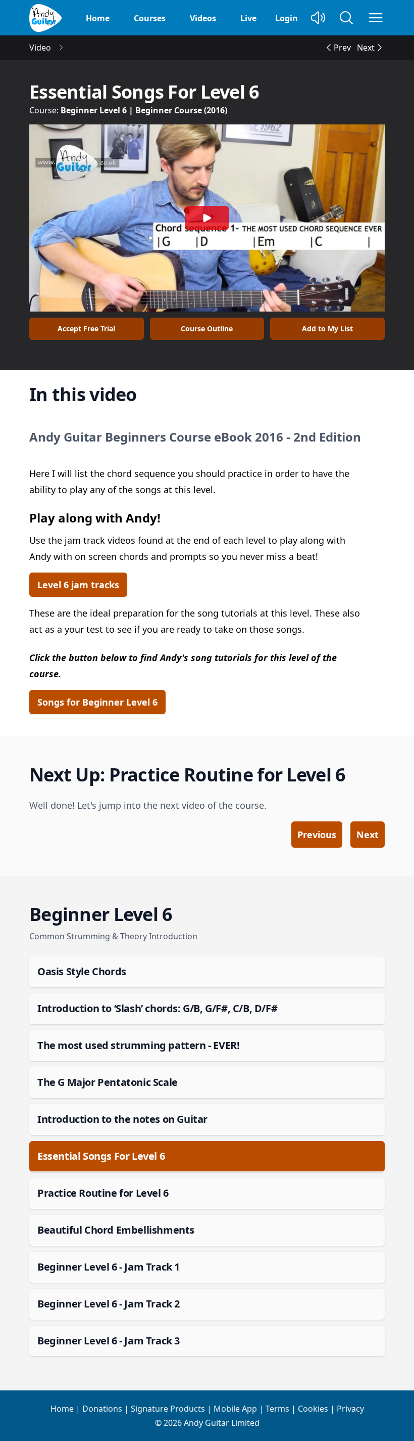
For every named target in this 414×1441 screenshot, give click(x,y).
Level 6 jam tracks (78, 585)
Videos (203, 18)
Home (98, 18)
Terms (277, 1408)
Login (286, 18)
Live (248, 18)
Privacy (350, 1408)
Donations (102, 1408)
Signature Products (168, 1408)
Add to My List (327, 328)
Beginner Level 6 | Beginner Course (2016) (144, 110)
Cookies (313, 1408)
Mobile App (235, 1408)
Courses (150, 18)
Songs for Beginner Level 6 (97, 702)
